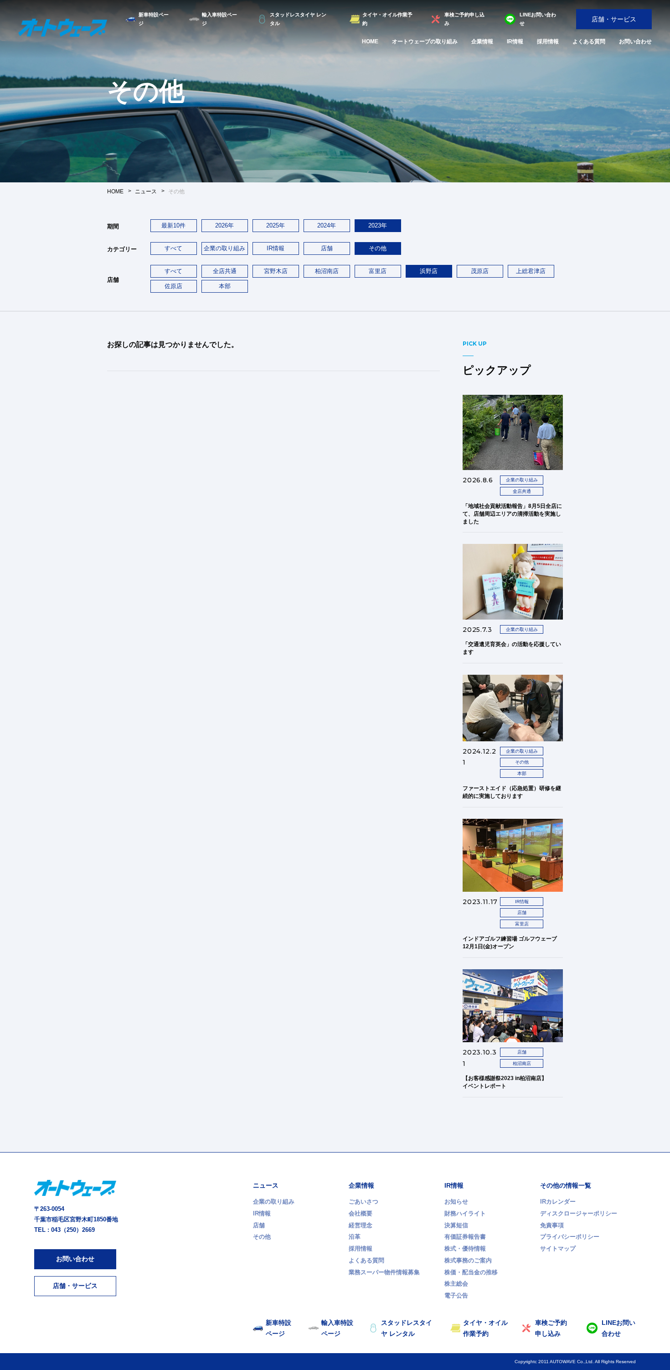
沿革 (355, 1236)
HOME (370, 41)
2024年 (326, 225)
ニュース (265, 1185)
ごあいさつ (363, 1201)
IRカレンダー (558, 1201)
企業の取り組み (224, 248)
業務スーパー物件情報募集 (384, 1272)
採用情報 (548, 41)
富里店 (378, 271)
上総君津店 (531, 271)
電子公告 (456, 1295)
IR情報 (515, 41)
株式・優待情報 (465, 1248)
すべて (173, 248)
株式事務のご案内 (468, 1260)
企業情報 (482, 41)
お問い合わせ (635, 41)
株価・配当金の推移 (471, 1272)
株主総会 (456, 1283)
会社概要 (360, 1213)
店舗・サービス (614, 19)
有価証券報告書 (465, 1236)
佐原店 (173, 286)
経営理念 (360, 1225)
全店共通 (225, 271)
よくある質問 (588, 41)
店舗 (327, 248)
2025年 (275, 225)
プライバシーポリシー (569, 1236)
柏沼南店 (327, 271)
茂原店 (480, 271)
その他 (262, 1236)
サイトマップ (558, 1248)
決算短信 (456, 1225)
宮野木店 (276, 271)
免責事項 (552, 1225)
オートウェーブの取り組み (425, 41)
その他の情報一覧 (565, 1185)
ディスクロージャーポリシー (578, 1213)
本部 (225, 286)
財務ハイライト (465, 1213)
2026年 (224, 225)
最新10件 (173, 225)
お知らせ (456, 1201)
